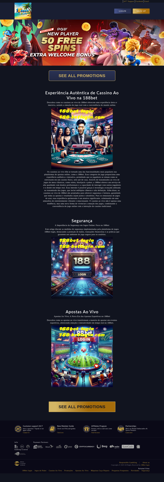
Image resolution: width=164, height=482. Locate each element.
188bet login (145, 465)
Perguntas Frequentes (120, 471)
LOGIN (122, 11)
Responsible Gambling (128, 462)
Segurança (146, 471)
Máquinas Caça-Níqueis (100, 471)
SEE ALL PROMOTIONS (82, 75)
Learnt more (129, 432)
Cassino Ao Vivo (55, 471)
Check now (60, 432)
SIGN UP (141, 11)
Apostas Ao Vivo (81, 471)
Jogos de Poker (40, 471)
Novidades (135, 471)
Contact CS (26, 432)
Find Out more (95, 432)
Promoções (68, 471)
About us (146, 462)
